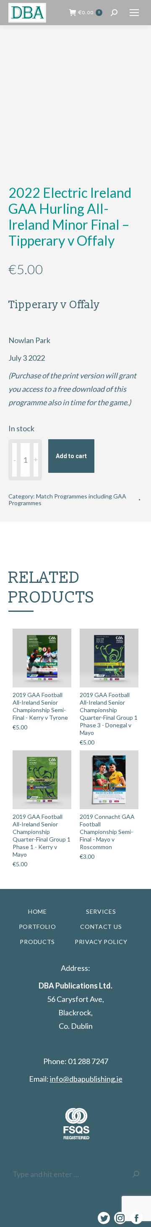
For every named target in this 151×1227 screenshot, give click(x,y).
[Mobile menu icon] (134, 12)
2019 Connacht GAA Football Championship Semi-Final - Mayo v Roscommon (107, 831)
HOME (37, 911)
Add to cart (71, 456)
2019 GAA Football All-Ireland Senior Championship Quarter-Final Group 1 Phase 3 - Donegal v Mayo (109, 713)
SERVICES (101, 911)
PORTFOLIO (37, 926)
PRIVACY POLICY (101, 941)
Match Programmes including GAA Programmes (67, 499)
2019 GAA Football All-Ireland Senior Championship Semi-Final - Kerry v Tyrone (40, 706)
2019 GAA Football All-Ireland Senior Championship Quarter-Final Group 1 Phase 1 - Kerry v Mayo (41, 835)
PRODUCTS (37, 941)
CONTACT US (101, 926)
